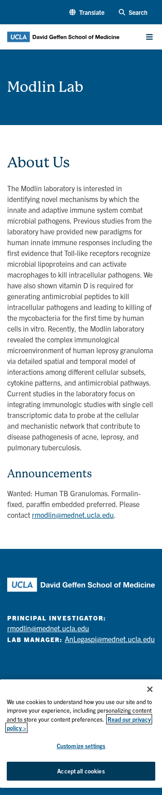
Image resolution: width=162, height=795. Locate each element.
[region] (81, 733)
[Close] (150, 689)
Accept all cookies (80, 771)
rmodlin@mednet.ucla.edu (73, 514)
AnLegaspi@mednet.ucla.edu (110, 638)
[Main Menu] (149, 36)
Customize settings (81, 746)
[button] (87, 12)
